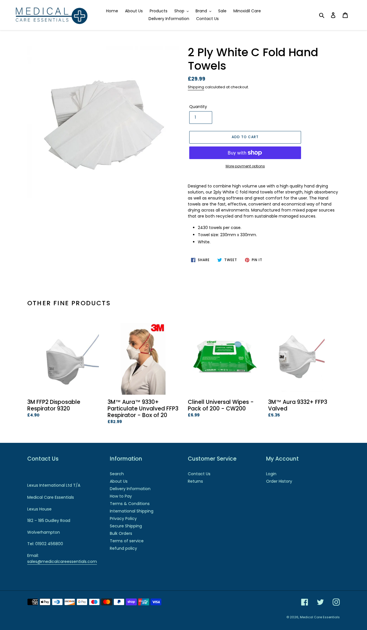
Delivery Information (130, 489)
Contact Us (199, 474)
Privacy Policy (123, 518)
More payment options (245, 166)
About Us (119, 481)
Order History (279, 481)
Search (117, 474)
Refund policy (123, 548)
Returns (195, 481)
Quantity (198, 106)
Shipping (196, 87)
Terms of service (127, 541)
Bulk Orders (121, 533)
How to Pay (121, 496)
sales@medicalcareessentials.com (62, 561)
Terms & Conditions (130, 503)
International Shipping (131, 511)
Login (271, 474)
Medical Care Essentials (320, 617)
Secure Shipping (126, 526)
